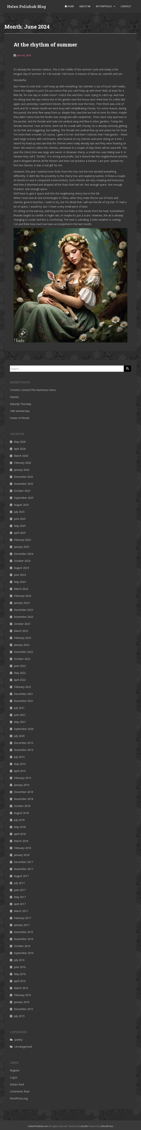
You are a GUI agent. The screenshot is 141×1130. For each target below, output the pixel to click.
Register (15, 1070)
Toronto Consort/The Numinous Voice (33, 390)
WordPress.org (19, 1098)
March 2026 (21, 455)
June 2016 (20, 967)
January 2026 (21, 469)
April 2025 (20, 532)
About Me (85, 6)
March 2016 (21, 988)
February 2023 (22, 638)
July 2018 (19, 820)
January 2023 (21, 645)
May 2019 (20, 764)
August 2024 (21, 568)
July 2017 (19, 883)
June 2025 (20, 518)
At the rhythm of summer (45, 44)
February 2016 (22, 995)
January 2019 (21, 785)
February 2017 (22, 918)
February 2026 (22, 462)
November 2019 (23, 750)
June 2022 (20, 666)
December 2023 (23, 610)
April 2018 (20, 834)
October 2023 (22, 624)
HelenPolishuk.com (38, 1126)
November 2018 (23, 799)
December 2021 (23, 694)
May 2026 (20, 441)
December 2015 (23, 1009)
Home (70, 6)
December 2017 (23, 862)
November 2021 (23, 701)
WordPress (107, 1126)
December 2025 (23, 476)
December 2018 (23, 792)
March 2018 (21, 841)
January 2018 (21, 855)
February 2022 (22, 687)
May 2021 (20, 722)
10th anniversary (20, 411)
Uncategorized (23, 1046)
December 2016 (23, 932)
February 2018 (22, 848)
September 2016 (24, 953)
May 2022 (20, 673)
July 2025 (19, 511)
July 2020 (19, 736)
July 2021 (19, 708)
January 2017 (21, 925)
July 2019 (19, 757)
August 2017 (21, 876)
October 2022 (22, 659)
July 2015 (19, 1016)
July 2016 (19, 960)
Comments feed (19, 1091)
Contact (126, 6)
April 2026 (20, 448)
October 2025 (22, 490)
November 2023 (23, 617)
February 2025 (22, 540)
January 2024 (21, 603)
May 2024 (20, 582)
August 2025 (21, 504)
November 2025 (23, 483)
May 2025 (20, 525)
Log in (13, 1077)
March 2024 (21, 589)
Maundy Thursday (20, 404)
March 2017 (21, 911)
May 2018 (20, 827)
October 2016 (22, 946)
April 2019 (20, 771)
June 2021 (20, 715)
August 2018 (21, 813)
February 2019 (22, 778)
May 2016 (20, 974)
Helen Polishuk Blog (26, 6)
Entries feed (17, 1084)
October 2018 (22, 806)
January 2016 (21, 1002)
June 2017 (20, 890)
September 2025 (24, 497)
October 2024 (22, 561)
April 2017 (20, 904)
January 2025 (21, 547)
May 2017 (20, 897)
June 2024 (20, 575)
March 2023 (21, 631)
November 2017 (23, 869)
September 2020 (24, 729)
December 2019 (23, 743)
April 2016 (20, 981)
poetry (18, 1039)
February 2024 (22, 596)
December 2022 (23, 652)
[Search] (127, 368)
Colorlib (83, 1126)
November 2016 (23, 939)
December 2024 (23, 554)
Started (14, 397)
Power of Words (19, 418)
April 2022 (20, 680)
